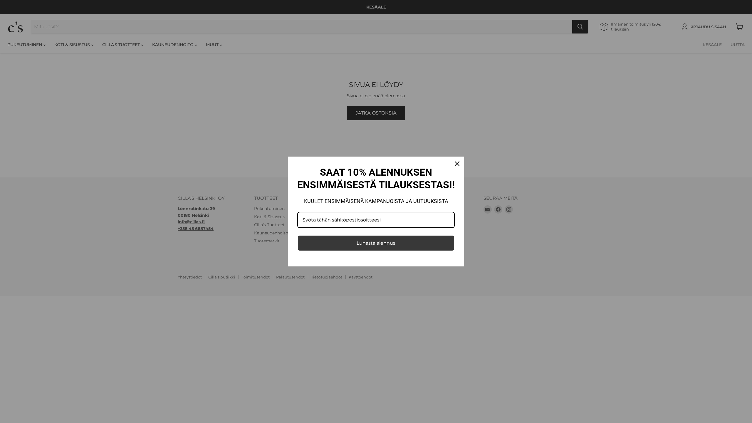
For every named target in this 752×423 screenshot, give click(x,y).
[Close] (457, 164)
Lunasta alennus (376, 243)
